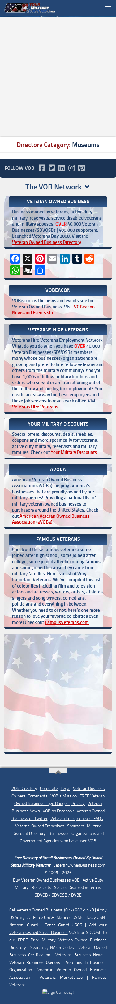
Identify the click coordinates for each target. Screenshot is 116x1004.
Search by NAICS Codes (52, 947)
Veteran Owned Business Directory (46, 242)
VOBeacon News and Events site (53, 310)
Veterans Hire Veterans (35, 407)
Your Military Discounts (74, 452)
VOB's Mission (63, 796)
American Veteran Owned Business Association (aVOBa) (50, 519)
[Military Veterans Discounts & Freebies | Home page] (38, 7)
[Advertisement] (58, 76)
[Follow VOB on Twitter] (51, 168)
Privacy (78, 803)
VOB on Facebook (58, 811)
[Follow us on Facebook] (41, 168)
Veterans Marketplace (61, 977)
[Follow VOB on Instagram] (71, 168)
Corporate (49, 788)
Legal (65, 788)
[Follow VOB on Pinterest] (81, 168)
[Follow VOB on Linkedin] (61, 168)
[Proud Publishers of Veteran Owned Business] (58, 992)
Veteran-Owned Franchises (39, 826)
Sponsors (75, 826)
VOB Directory (24, 788)
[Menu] (108, 8)
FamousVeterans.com (67, 622)
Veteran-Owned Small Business (38, 932)
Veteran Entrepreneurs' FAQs (76, 818)
